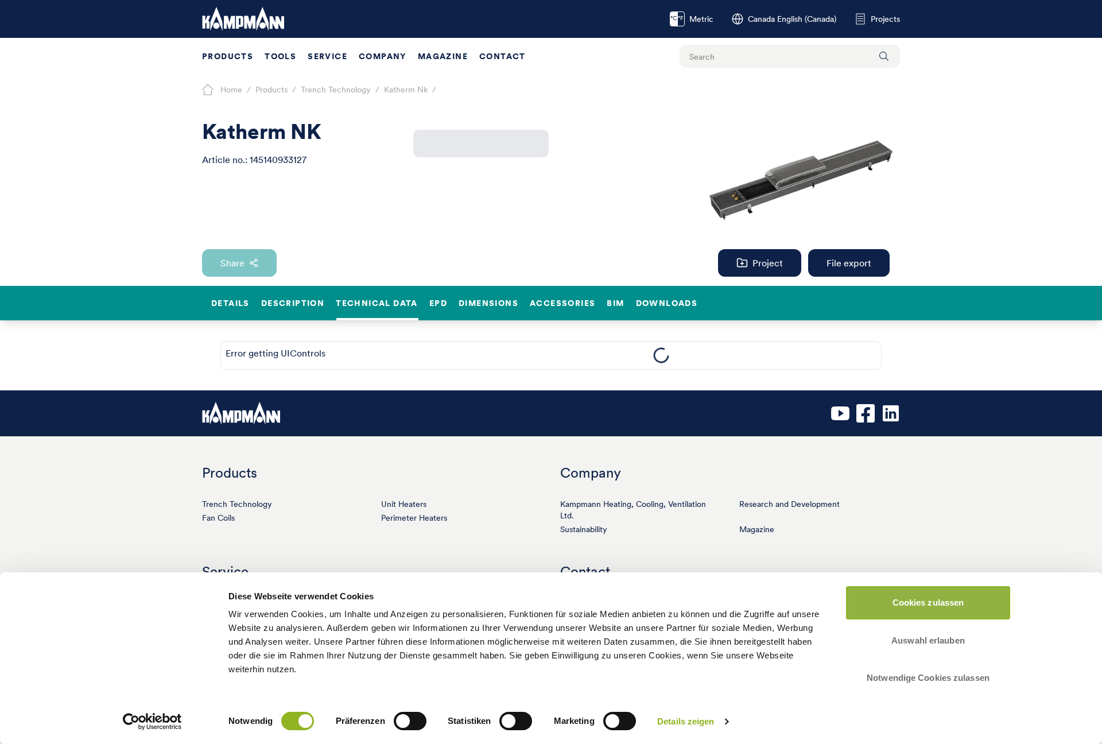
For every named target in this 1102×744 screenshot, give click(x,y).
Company (382, 56)
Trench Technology (237, 504)
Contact (502, 56)
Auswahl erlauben (928, 640)
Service (327, 56)
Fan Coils (218, 518)
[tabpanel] (660, 355)
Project (767, 263)
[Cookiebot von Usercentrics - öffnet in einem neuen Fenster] (152, 721)
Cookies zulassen (928, 602)
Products (227, 56)
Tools (280, 56)
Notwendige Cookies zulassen (928, 678)
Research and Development (789, 504)
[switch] (410, 721)
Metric (691, 19)
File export (848, 263)
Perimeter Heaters (414, 518)
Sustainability (583, 529)
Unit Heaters (403, 504)
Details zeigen (685, 721)
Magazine (443, 56)
